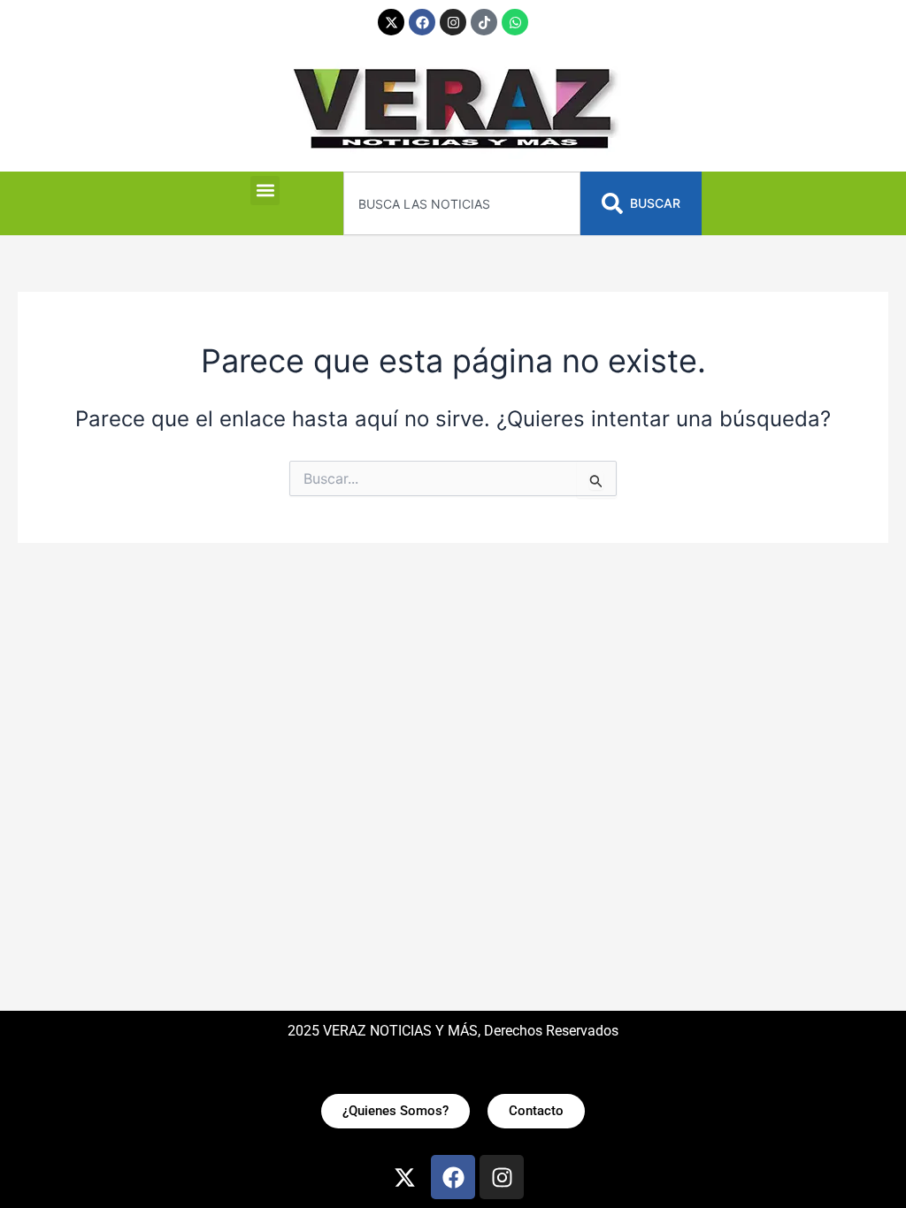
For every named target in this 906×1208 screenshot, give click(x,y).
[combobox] (461, 203)
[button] (265, 190)
